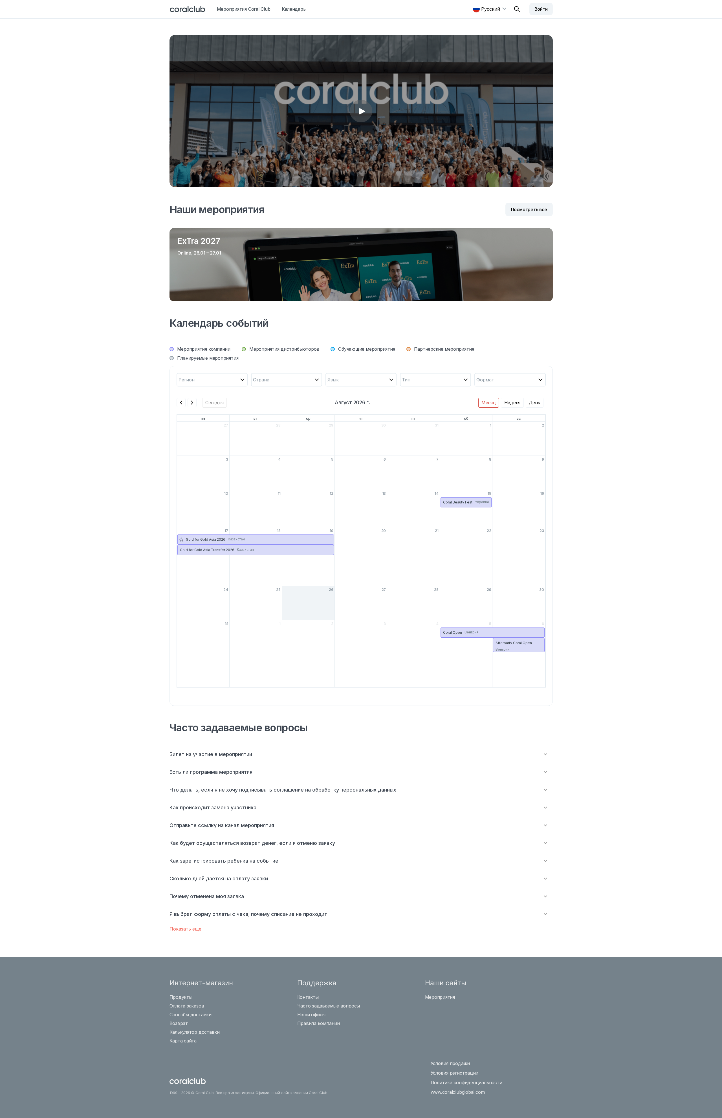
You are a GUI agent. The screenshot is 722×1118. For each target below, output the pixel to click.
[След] (192, 402)
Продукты (181, 997)
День (534, 402)
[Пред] (181, 402)
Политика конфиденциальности (466, 1082)
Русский (490, 9)
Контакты (308, 997)
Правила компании (318, 1023)
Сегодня (214, 402)
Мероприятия (440, 997)
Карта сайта (183, 1041)
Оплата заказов (187, 1006)
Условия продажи (450, 1063)
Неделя (512, 402)
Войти (541, 9)
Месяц (488, 402)
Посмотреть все (529, 209)
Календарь (294, 9)
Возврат (179, 1023)
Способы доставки (191, 1014)
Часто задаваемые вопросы (328, 1006)
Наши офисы (311, 1014)
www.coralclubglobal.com (458, 1092)
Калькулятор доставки (195, 1032)
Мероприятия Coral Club (243, 9)
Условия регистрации (455, 1073)
